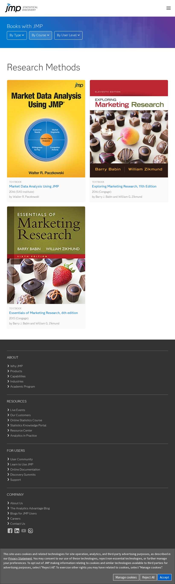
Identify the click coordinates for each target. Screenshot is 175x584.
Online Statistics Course (26, 420)
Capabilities (18, 376)
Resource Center (21, 430)
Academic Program (22, 386)
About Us (16, 503)
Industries (16, 381)
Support (15, 480)
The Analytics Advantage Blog (30, 508)
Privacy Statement (20, 558)
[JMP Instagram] (30, 533)
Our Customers (20, 415)
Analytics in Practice (23, 435)
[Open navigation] (168, 8)
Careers (15, 518)
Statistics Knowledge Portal (28, 425)
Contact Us (17, 524)
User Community (21, 459)
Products (16, 371)
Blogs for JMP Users (23, 513)
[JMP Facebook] (10, 533)
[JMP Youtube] (23, 533)
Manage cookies (126, 577)
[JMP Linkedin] (17, 533)
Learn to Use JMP (21, 464)
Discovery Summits (23, 474)
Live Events (17, 410)
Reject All (148, 577)
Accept (164, 577)
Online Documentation (25, 469)
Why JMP (16, 366)
